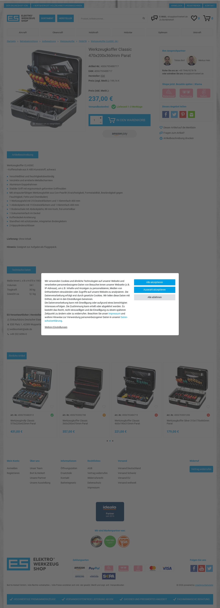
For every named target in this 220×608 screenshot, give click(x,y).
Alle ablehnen (155, 297)
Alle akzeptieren (154, 282)
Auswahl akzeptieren (155, 289)
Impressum (114, 313)
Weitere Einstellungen (56, 327)
